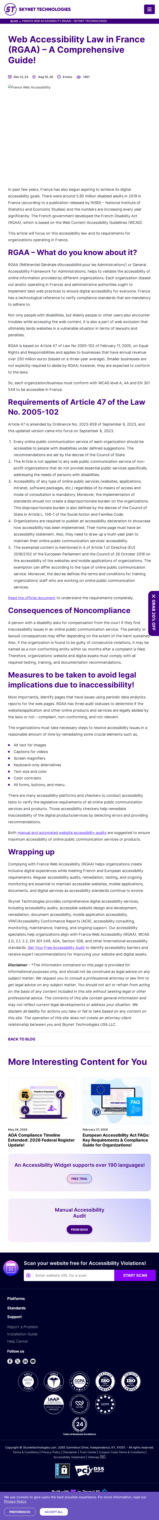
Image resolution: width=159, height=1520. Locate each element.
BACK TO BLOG (21, 1039)
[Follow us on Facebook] (10, 1361)
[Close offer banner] (153, 596)
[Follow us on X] (17, 1361)
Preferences (19, 1512)
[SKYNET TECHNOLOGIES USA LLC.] (37, 9)
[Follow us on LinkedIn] (25, 1361)
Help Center (17, 1341)
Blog (14, 21)
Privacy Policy (50, 1452)
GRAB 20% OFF (153, 615)
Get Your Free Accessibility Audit (56, 947)
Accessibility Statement (69, 1457)
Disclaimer (70, 1452)
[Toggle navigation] (149, 9)
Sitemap (93, 1457)
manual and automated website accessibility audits (62, 832)
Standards (16, 1308)
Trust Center (88, 1452)
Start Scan (135, 1275)
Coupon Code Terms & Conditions (122, 1452)
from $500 (79, 1229)
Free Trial (79, 1178)
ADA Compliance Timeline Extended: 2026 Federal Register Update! (41, 1140)
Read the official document (31, 598)
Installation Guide (22, 1334)
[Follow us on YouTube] (33, 1361)
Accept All (54, 1512)
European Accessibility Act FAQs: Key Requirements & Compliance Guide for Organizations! (116, 1140)
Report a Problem (22, 1327)
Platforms (16, 1298)
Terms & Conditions (26, 1452)
